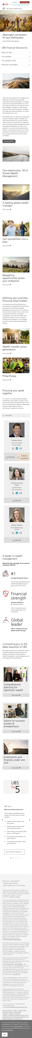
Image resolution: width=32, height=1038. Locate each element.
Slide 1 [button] (11, 858)
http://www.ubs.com (14, 897)
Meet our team (7, 53)
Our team (9, 415)
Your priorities (6, 57)
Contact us (14, 2)
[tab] (11, 858)
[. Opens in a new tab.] (5, 4)
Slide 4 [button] (18, 858)
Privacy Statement (18, 1026)
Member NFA (16, 974)
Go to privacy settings (7, 1030)
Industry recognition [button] (25, 457)
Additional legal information (10, 883)
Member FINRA (19, 964)
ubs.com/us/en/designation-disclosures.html (16, 1007)
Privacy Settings (21, 885)
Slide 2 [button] (13, 858)
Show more (7, 210)
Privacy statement (15, 881)
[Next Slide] (29, 820)
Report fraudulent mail (9, 885)
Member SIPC (10, 964)
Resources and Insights (9, 65)
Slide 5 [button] (21, 858)
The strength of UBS (9, 61)
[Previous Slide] (2, 820)
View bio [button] (12, 457)
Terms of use (6, 881)
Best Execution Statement (18, 1017)
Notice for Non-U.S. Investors (10, 1010)
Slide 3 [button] (16, 858)
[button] (20, 447)
